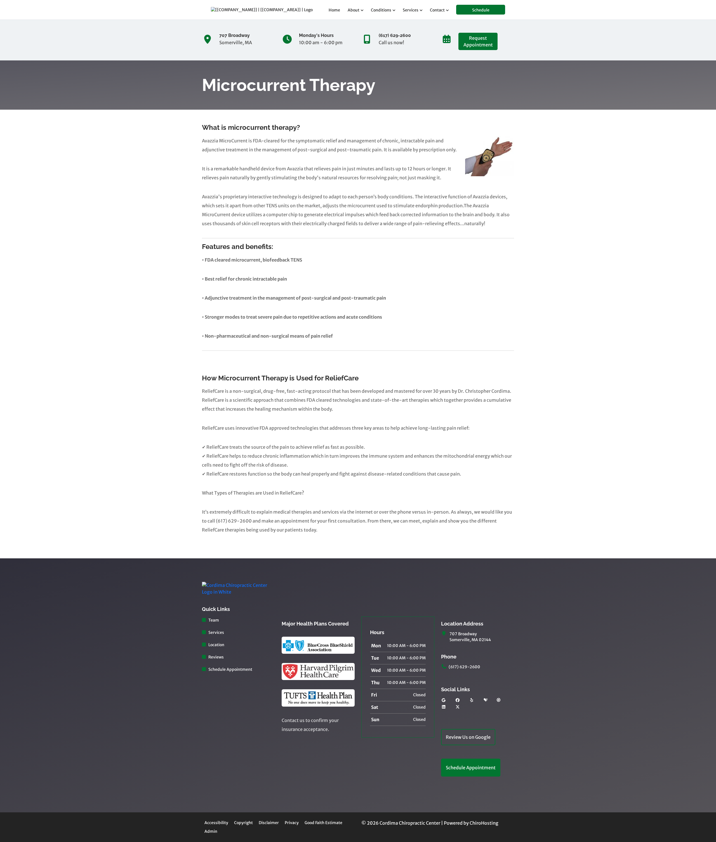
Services (410, 10)
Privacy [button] (292, 822)
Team (213, 620)
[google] (443, 700)
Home (334, 10)
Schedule (480, 10)
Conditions (381, 10)
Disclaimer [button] (269, 822)
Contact (437, 10)
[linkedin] (443, 707)
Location (216, 644)
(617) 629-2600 (464, 666)
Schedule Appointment (230, 669)
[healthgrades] (485, 700)
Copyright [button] (243, 822)
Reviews (216, 657)
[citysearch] (499, 700)
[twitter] (457, 707)
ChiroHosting (484, 823)
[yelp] (471, 700)
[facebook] (457, 700)
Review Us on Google (468, 737)
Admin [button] (210, 831)
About (353, 10)
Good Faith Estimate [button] (323, 822)
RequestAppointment (478, 41)
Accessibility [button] (216, 822)
